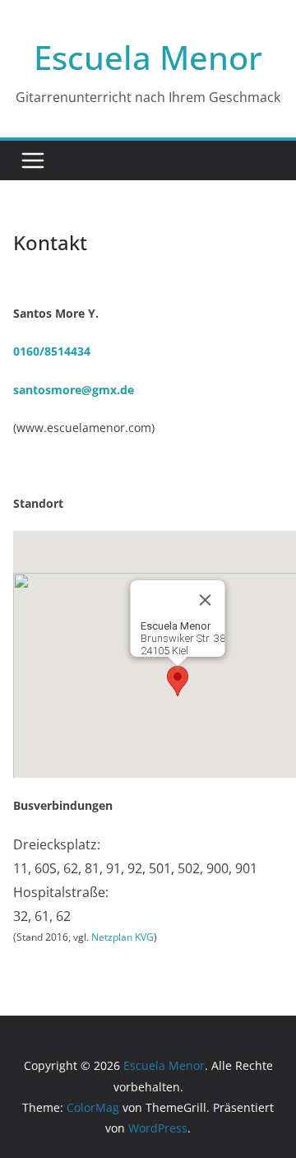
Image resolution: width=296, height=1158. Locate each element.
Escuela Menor (148, 57)
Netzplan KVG (122, 937)
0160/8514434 (51, 351)
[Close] (205, 600)
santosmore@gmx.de (73, 390)
